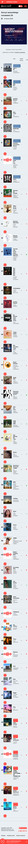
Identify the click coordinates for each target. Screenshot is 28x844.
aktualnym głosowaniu (20, 52)
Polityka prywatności (20, 835)
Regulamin (3, 835)
